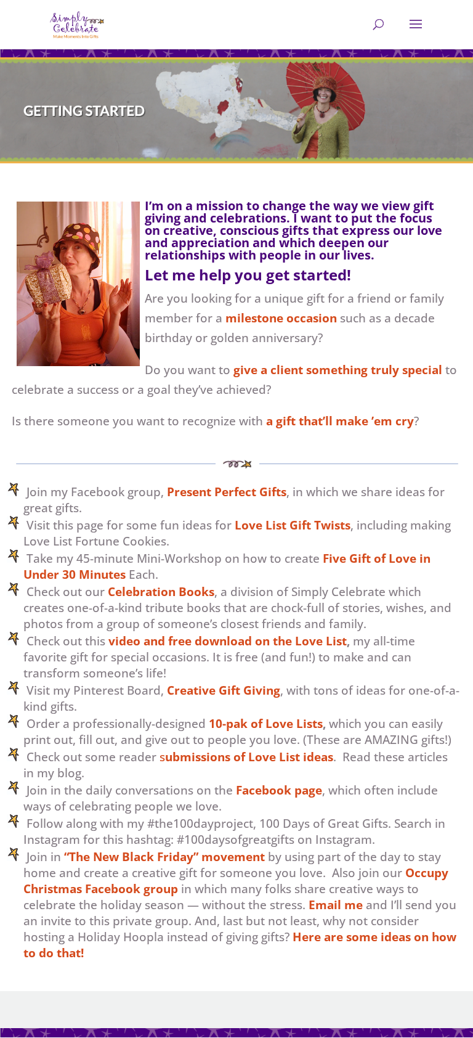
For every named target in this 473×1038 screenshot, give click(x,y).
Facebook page (279, 790)
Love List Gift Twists (292, 525)
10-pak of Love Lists (266, 724)
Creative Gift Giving (223, 690)
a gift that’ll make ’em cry (340, 421)
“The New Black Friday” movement (164, 857)
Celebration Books (161, 592)
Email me (336, 905)
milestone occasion (281, 318)
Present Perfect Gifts (226, 492)
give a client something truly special (337, 370)
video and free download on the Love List (227, 641)
